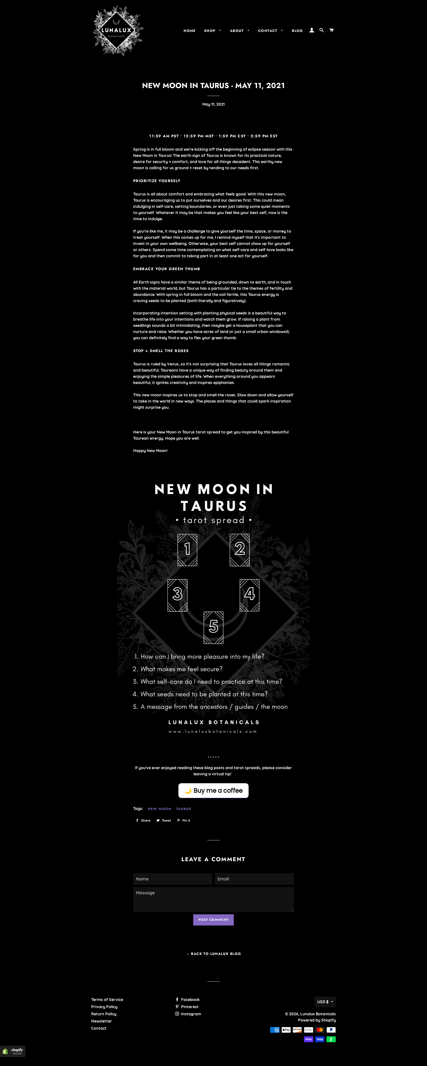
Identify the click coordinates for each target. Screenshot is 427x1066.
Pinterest (189, 1006)
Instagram (190, 1013)
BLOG (297, 30)
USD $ (323, 1001)
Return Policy (103, 1013)
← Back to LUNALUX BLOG (213, 953)
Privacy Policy (104, 1006)
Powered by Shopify (317, 1020)
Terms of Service (107, 999)
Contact (99, 1028)
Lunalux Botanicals (318, 1013)
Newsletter (101, 1021)
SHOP (210, 30)
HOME (190, 30)
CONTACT (268, 30)
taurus (184, 808)
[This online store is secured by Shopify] (12, 1055)
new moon (159, 808)
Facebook (190, 999)
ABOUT (237, 30)
